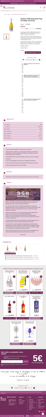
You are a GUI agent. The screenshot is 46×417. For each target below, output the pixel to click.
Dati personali (41, 399)
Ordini (39, 400)
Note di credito (41, 402)
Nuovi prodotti (22, 400)
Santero (13, 149)
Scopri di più (23, 234)
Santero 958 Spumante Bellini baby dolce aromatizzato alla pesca (20, 257)
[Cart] (44, 7)
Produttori (21, 403)
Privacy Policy (6, 365)
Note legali (31, 400)
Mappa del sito (32, 407)
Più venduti (21, 402)
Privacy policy (37, 415)
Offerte (20, 399)
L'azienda (31, 403)
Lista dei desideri (41, 406)
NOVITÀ (43, 1)
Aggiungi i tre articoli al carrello (10, 253)
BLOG (35, 1)
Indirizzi (39, 403)
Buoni (39, 405)
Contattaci (31, 406)
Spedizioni (31, 399)
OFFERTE (39, 1)
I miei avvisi (40, 407)
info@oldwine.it (12, 404)
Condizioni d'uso (32, 402)
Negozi (30, 409)
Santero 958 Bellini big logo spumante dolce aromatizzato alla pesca (20, 259)
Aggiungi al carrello (31, 52)
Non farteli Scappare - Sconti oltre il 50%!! (27, 3)
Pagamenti (31, 405)
